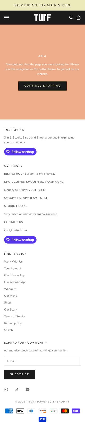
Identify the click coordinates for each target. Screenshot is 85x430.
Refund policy (13, 323)
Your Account (12, 268)
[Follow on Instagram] (6, 389)
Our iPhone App (14, 275)
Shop (7, 303)
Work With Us (13, 262)
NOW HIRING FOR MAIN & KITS (42, 5)
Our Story (10, 310)
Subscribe (19, 374)
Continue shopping (42, 86)
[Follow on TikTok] (17, 389)
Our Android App (15, 282)
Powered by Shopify (53, 401)
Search (8, 330)
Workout (9, 289)
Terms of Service (14, 316)
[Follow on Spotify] (28, 389)
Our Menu (10, 296)
